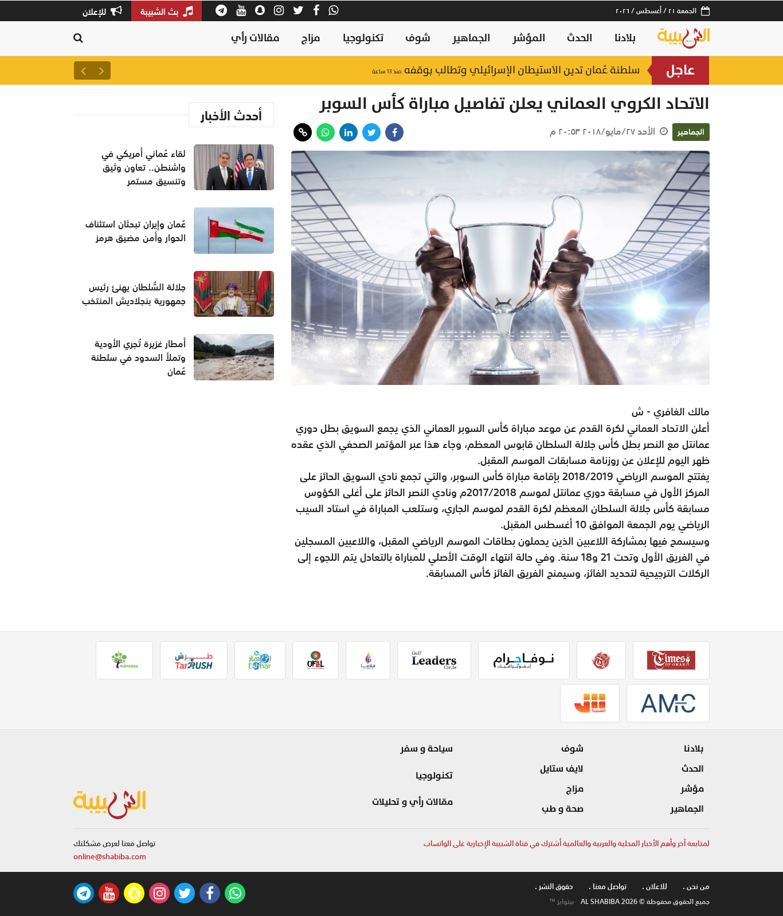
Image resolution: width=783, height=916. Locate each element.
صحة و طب (563, 808)
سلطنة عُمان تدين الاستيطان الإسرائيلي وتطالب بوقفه (506, 70)
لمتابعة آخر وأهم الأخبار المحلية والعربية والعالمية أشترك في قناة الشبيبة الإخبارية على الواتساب (567, 843)
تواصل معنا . (608, 886)
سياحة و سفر (426, 748)
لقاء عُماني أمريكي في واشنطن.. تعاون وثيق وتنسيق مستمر (143, 167)
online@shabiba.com (109, 856)
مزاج (311, 38)
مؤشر (692, 788)
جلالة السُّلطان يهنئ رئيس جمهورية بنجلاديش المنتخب (134, 294)
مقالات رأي (255, 38)
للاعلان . (654, 886)
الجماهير (471, 38)
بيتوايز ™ (561, 901)
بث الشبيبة (160, 11)
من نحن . (696, 886)
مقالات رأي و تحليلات (412, 802)
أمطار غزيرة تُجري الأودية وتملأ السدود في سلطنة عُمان (138, 357)
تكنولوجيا (363, 38)
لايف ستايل (562, 768)
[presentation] (101, 70)
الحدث (579, 38)
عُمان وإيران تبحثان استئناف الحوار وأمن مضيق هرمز (135, 231)
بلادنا (625, 38)
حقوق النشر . (554, 886)
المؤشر (528, 38)
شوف (417, 38)
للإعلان (95, 11)
